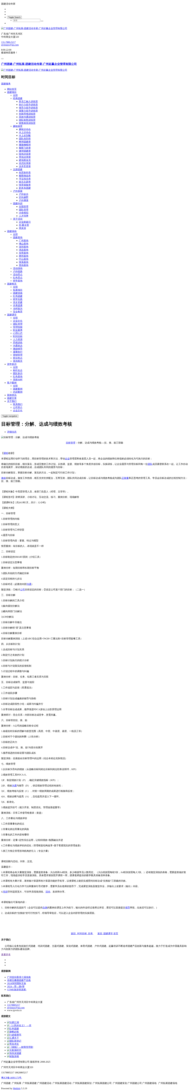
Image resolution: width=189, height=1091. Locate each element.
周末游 (22, 228)
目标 (68, 442)
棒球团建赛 (25, 141)
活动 (47, 891)
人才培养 (23, 216)
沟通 (29, 584)
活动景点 (17, 274)
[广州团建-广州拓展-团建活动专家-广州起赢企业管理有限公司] (94, 28)
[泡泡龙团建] (14, 1053)
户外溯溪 (23, 200)
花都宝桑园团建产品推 (19, 980)
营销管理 (17, 355)
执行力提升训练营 (28, 104)
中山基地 (23, 259)
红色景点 (17, 277)
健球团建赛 (25, 151)
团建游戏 (17, 293)
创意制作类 (25, 172)
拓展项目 (17, 290)
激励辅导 (17, 348)
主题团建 (17, 169)
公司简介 (17, 407)
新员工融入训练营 (28, 101)
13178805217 (13, 1005)
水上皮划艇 (25, 135)
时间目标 (17, 336)
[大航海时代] (14, 1050)
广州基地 (23, 240)
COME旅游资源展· (17, 989)
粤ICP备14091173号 (11, 1077)
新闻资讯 (12, 395)
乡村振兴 (17, 308)
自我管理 (23, 206)
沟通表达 (17, 345)
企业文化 (17, 321)
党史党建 (17, 302)
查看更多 (6, 954)
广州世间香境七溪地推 (19, 977)
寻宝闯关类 (25, 178)
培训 (5, 891)
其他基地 (23, 265)
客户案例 (12, 382)
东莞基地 (23, 253)
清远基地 (23, 250)
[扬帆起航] (13, 1031)
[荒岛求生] (13, 1044)
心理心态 (17, 333)
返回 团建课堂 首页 (107, 933)
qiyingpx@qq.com (10, 45)
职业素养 (17, 330)
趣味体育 (17, 126)
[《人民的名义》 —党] (19, 1025)
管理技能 (17, 327)
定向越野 (23, 197)
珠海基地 (23, 262)
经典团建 (17, 98)
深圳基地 (23, 246)
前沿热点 (17, 358)
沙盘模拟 (23, 212)
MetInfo (17, 1088)
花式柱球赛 (25, 163)
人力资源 (17, 339)
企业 (67, 458)
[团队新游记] (14, 1041)
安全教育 (17, 311)
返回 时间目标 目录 (82, 933)
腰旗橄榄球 (25, 144)
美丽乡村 (17, 379)
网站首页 (12, 89)
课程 (6, 453)
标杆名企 (17, 370)
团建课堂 (12, 314)
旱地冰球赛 (25, 157)
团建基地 (17, 237)
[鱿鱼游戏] (13, 1056)
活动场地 (17, 268)
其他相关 (17, 361)
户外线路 (17, 271)
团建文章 (12, 398)
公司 (22, 589)
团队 (150, 464)
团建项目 (12, 92)
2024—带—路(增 (15, 986)
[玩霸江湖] (13, 1022)
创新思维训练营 (27, 114)
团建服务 (6, 83)
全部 (15, 95)
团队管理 (23, 209)
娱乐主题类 (25, 182)
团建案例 (17, 389)
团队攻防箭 (25, 138)
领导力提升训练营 (28, 107)
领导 (127, 907)
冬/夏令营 (24, 225)
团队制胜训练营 (27, 120)
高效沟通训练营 (27, 117)
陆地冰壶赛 (25, 154)
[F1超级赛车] (14, 1034)
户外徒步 (23, 194)
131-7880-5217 (8, 42)
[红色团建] (13, 1028)
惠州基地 (23, 256)
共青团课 (17, 305)
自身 (45, 907)
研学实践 (17, 299)
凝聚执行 (17, 352)
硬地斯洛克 (25, 160)
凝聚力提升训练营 (28, 110)
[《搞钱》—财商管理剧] (20, 1047)
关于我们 (12, 401)
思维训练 (17, 342)
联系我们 (17, 404)
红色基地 (17, 376)
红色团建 (17, 296)
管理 (73, 442)
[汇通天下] (13, 1038)
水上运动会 (25, 132)
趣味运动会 (25, 129)
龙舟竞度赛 (25, 166)
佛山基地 (23, 243)
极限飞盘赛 (25, 148)
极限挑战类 (25, 175)
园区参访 (17, 373)
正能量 (125, 478)
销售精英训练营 (27, 123)
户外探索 (17, 191)
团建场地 (12, 231)
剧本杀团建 (25, 188)
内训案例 (17, 392)
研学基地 (17, 280)
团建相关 (12, 284)
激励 (3, 478)
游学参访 (12, 364)
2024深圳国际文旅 (16, 983)
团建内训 (17, 203)
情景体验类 (25, 185)
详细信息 (12, 432)
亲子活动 (17, 219)
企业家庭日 (25, 222)
